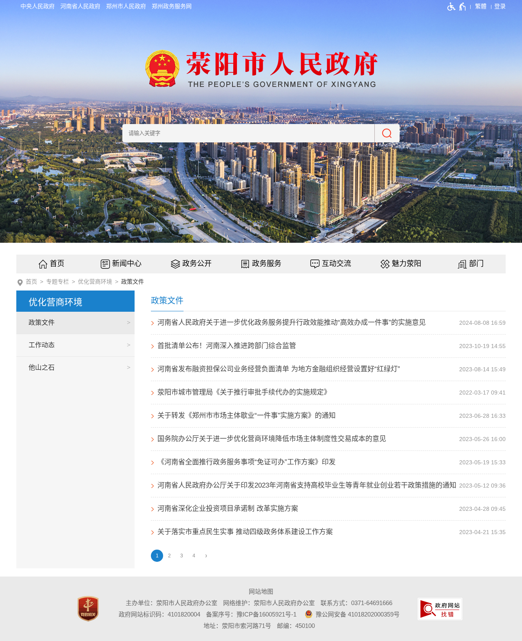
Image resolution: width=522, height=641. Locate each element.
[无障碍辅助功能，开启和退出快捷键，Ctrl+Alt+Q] (457, 6)
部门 (476, 264)
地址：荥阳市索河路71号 (237, 625)
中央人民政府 (37, 6)
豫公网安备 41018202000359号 (357, 614)
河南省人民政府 (80, 6)
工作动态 (42, 345)
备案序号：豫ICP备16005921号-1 (251, 614)
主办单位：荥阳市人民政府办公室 (171, 602)
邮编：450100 (296, 625)
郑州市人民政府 (126, 6)
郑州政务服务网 (172, 6)
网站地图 (261, 591)
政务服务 (266, 264)
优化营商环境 (95, 281)
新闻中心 (127, 264)
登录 (500, 6)
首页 (57, 264)
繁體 (481, 6)
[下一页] (206, 556)
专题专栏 (57, 281)
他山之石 (42, 367)
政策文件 (132, 281)
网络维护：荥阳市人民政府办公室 (269, 602)
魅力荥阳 (406, 264)
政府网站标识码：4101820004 (159, 614)
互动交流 (336, 264)
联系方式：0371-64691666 (356, 602)
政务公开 (197, 264)
